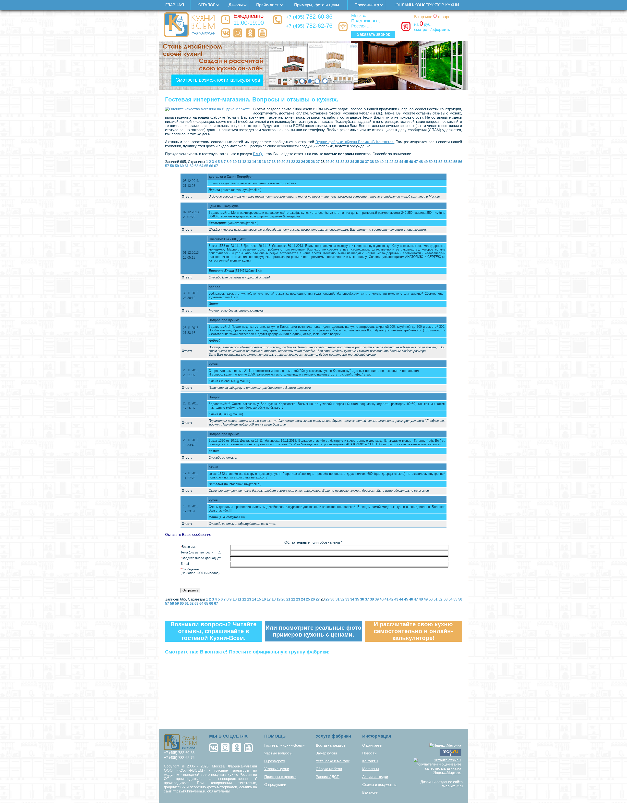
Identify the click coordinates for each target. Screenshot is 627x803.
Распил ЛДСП (327, 777)
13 (249, 162)
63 (196, 166)
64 (201, 166)
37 (367, 162)
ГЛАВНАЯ (174, 5)
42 (391, 162)
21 (288, 162)
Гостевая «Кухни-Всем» (284, 745)
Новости (369, 753)
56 (460, 162)
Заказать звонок (373, 34)
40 (382, 162)
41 (386, 162)
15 (259, 162)
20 (283, 162)
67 (216, 166)
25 (308, 162)
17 (269, 162)
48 (421, 162)
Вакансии (370, 792)
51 (435, 162)
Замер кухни (326, 753)
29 (327, 162)
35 (357, 162)
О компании (372, 745)
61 (187, 166)
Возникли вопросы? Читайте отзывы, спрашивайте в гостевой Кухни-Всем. (213, 631)
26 (313, 162)
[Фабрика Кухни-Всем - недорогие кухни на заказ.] (189, 24)
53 (445, 162)
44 (401, 162)
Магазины (370, 769)
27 (318, 162)
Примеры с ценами (280, 777)
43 (396, 162)
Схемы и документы (379, 784)
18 (274, 162)
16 (264, 162)
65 (206, 166)
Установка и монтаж (333, 761)
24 (303, 162)
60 (182, 166)
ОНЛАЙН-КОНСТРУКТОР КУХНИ (427, 5)
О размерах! (274, 761)
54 (450, 162)
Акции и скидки (375, 777)
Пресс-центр (367, 5)
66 (211, 166)
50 (431, 162)
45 (406, 162)
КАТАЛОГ (206, 5)
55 (455, 162)
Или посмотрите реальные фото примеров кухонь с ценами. (313, 631)
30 (332, 162)
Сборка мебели (329, 769)
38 (372, 162)
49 (426, 162)
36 (362, 162)
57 (167, 166)
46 (411, 162)
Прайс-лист (267, 5)
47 (416, 162)
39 (377, 162)
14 (254, 162)
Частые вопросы (278, 753)
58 (172, 166)
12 (244, 162)
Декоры (236, 5)
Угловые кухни (276, 769)
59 (177, 166)
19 (278, 162)
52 (440, 162)
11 (239, 162)
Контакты (370, 761)
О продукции (275, 784)
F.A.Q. (258, 154)
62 (191, 166)
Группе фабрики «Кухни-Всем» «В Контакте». (354, 142)
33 (347, 162)
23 (298, 162)
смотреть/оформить (432, 29)
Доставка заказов (330, 745)
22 (293, 162)
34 (352, 162)
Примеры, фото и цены (316, 5)
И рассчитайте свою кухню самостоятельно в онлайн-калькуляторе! (413, 631)
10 (235, 162)
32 (342, 162)
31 (337, 162)
